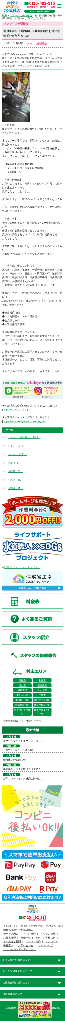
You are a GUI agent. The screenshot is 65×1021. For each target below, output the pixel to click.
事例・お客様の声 (46, 937)
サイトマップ (45, 945)
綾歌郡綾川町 (22, 705)
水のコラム (52, 941)
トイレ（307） (16, 446)
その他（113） (16, 480)
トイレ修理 (29, 933)
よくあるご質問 (12, 941)
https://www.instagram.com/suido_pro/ (24, 421)
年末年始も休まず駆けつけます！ (22, 769)
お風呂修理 (9, 937)
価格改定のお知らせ (14, 759)
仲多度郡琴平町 (42, 705)
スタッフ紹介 (33, 941)
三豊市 (42, 695)
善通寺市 (42, 685)
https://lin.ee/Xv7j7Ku (15, 409)
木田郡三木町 (22, 700)
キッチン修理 (48, 933)
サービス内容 (10, 933)
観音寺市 (22, 690)
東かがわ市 (22, 695)
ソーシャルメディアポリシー (19, 949)
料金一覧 (26, 937)
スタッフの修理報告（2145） (24, 437)
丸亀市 (42, 680)
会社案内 (8, 945)
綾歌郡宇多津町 (42, 700)
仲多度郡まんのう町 (42, 711)
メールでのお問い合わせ (40, 11)
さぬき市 (42, 690)
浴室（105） (15, 463)
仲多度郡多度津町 (22, 711)
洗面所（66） (15, 471)
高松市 (22, 680)
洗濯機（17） (15, 488)
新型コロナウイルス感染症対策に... (23, 778)
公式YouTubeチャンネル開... (19, 750)
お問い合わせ (25, 945)
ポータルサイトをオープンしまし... (23, 740)
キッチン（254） (17, 454)
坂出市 (22, 685)
